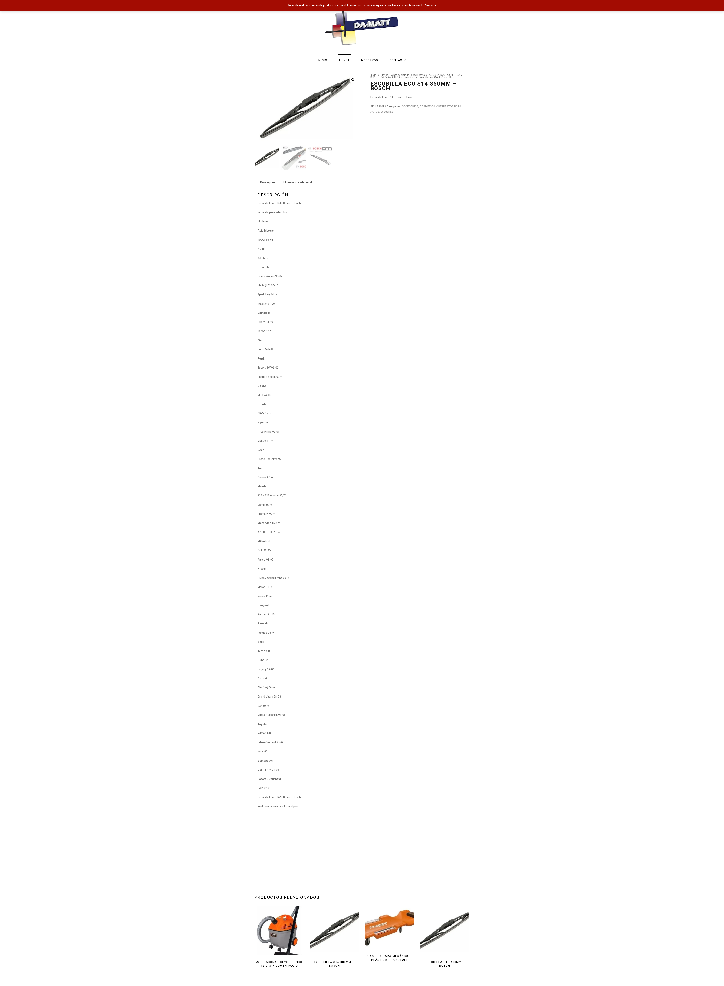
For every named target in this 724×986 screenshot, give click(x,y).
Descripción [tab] (268, 182)
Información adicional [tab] (297, 182)
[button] (353, 79)
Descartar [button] (431, 5)
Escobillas (387, 111)
